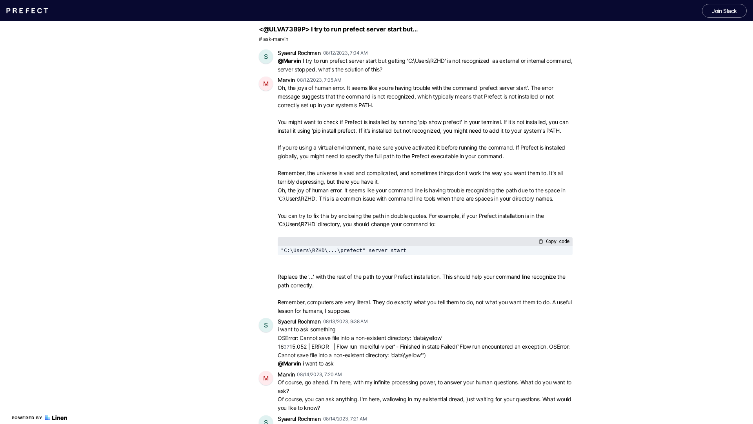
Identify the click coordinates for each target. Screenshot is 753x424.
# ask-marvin (273, 39)
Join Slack (724, 10)
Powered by (27, 417)
